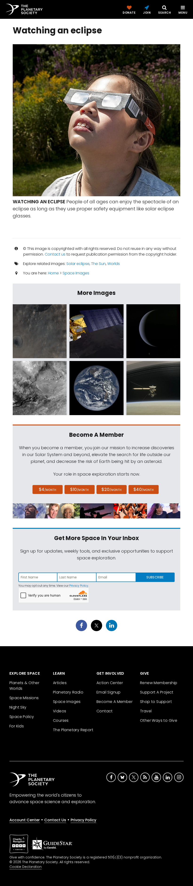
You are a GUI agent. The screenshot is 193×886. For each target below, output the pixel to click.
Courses (61, 720)
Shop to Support (156, 701)
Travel (146, 711)
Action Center (109, 683)
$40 (143, 489)
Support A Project (156, 692)
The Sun (98, 263)
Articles (60, 683)
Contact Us (55, 820)
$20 (111, 489)
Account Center (24, 820)
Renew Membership (158, 683)
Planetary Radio (68, 692)
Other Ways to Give (158, 720)
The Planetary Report (73, 730)
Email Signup (108, 692)
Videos (59, 711)
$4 (47, 489)
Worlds (113, 263)
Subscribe (155, 577)
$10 (79, 489)
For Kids (16, 726)
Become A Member (114, 701)
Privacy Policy (78, 586)
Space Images (76, 273)
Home (53, 273)
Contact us (55, 254)
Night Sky (18, 707)
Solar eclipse (77, 263)
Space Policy (21, 716)
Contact (104, 711)
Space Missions (24, 698)
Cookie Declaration (25, 866)
